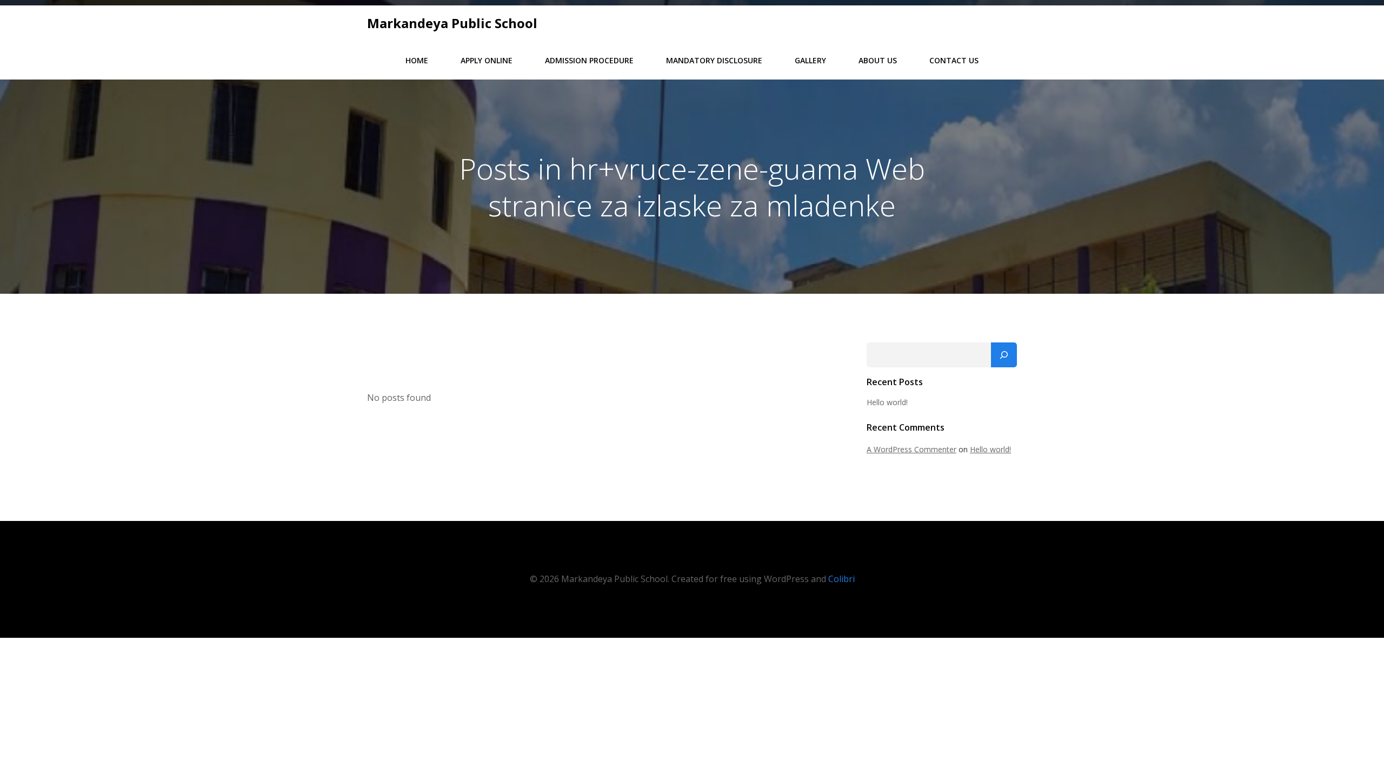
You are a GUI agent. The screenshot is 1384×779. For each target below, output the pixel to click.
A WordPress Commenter (911, 449)
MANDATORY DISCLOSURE (714, 60)
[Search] (1004, 354)
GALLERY (810, 60)
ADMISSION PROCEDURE (589, 60)
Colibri (841, 579)
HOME (416, 60)
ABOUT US (878, 60)
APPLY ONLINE (487, 60)
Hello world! (887, 402)
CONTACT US (954, 60)
